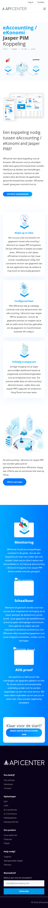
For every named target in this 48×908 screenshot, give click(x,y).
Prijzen (7, 843)
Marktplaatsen (10, 817)
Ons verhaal (9, 780)
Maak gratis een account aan (24, 732)
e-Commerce (10, 813)
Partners (7, 864)
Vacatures (8, 784)
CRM (6, 805)
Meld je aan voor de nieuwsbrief (18, 878)
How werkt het (10, 835)
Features (8, 839)
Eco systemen (10, 809)
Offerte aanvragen (17, 194)
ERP (6, 801)
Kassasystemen (11, 821)
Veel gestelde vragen (13, 860)
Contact (40, 2)
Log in (30, 2)
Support (7, 856)
